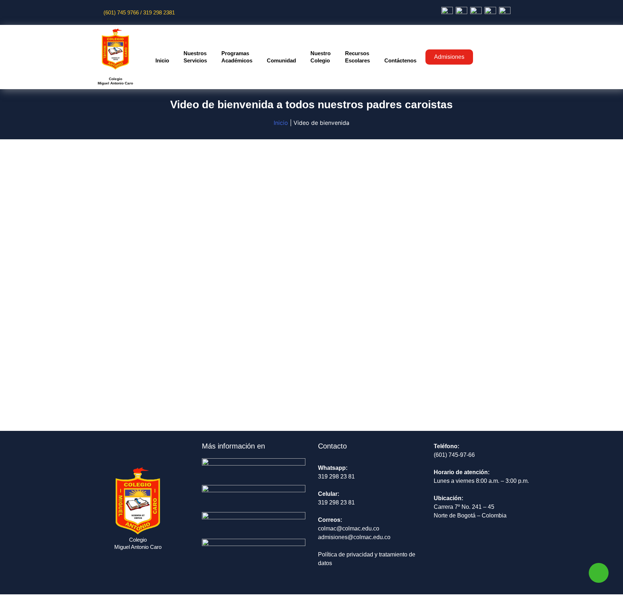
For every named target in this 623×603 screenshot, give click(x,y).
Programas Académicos (236, 57)
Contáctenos (400, 60)
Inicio (162, 60)
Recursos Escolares (357, 57)
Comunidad (281, 60)
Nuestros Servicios (195, 57)
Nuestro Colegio (320, 57)
